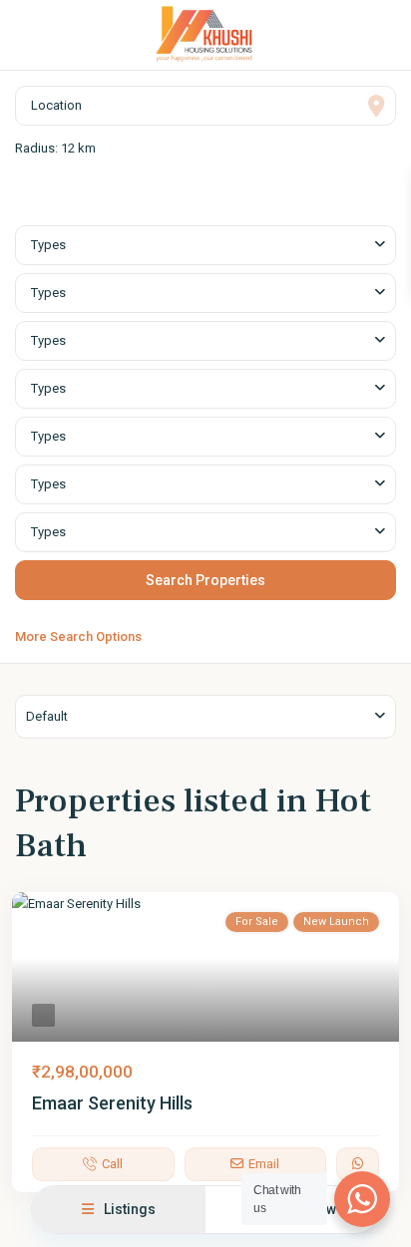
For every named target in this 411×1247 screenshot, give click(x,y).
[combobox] (205, 245)
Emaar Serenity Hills (112, 1102)
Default (47, 716)
